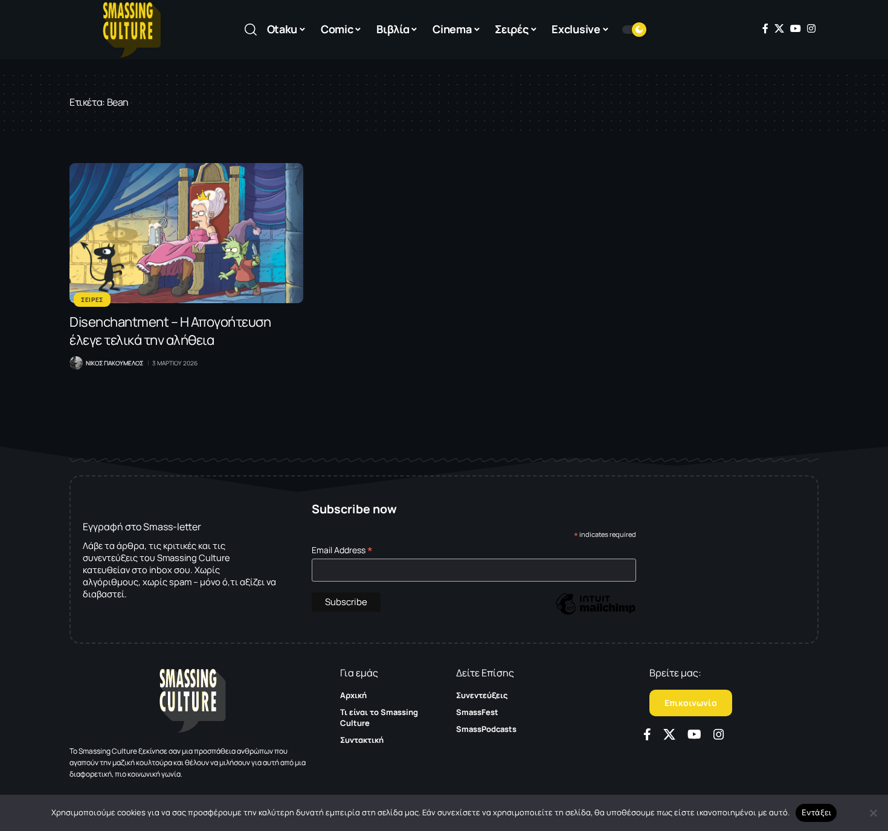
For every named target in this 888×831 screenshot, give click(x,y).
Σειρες (92, 299)
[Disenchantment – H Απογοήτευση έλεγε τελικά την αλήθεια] (186, 233)
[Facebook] (765, 28)
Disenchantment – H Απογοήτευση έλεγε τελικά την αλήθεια (170, 331)
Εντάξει (816, 812)
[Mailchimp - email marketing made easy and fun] (595, 612)
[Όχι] (873, 813)
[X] (779, 28)
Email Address (342, 550)
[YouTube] (795, 28)
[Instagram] (811, 28)
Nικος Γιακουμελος (114, 363)
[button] (251, 30)
